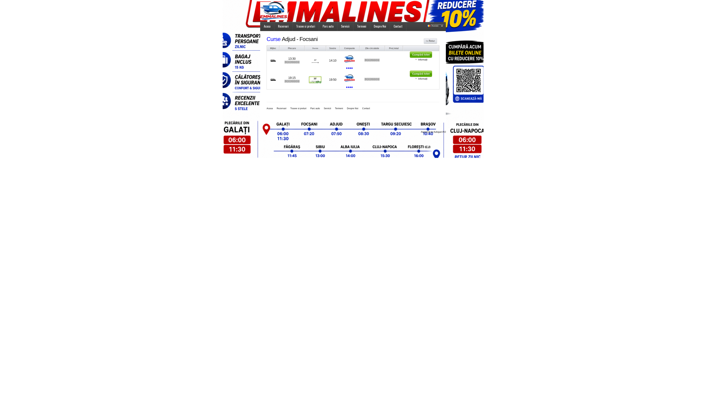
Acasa (267, 26)
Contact (398, 26)
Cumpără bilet (421, 54)
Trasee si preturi (305, 26)
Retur (432, 41)
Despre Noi (380, 26)
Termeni (361, 26)
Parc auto (328, 26)
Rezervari (283, 26)
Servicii (345, 26)
